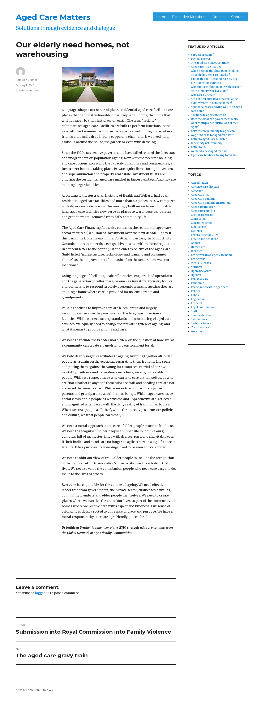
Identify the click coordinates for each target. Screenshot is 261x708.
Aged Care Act (200, 194)
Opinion (196, 275)
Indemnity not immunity (206, 143)
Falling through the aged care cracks (214, 79)
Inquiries (196, 251)
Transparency (200, 327)
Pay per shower (200, 58)
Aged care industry (27, 90)
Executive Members (189, 17)
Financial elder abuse (204, 239)
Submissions (199, 319)
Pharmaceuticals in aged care (209, 287)
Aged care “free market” (206, 66)
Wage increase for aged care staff (212, 135)
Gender (195, 243)
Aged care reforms (203, 210)
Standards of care (202, 315)
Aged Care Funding (203, 198)
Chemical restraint (202, 214)
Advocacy (197, 190)
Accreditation (199, 182)
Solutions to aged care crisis (208, 115)
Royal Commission (203, 307)
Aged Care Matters (53, 17)
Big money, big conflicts (206, 83)
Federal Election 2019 (204, 235)
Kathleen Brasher (26, 79)
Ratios (195, 295)
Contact (238, 17)
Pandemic (197, 283)
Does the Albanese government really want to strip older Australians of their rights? (215, 123)
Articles (218, 17)
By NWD (48, 690)
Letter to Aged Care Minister (209, 139)
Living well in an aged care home (212, 255)
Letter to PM (199, 147)
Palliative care (200, 279)
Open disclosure (201, 271)
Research (197, 303)
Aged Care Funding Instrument (211, 202)
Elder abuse (198, 227)
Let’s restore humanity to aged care (213, 131)
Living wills (198, 259)
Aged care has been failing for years (214, 155)
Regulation (198, 299)
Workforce (197, 331)
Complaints (198, 219)
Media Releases (201, 263)
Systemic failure (201, 323)
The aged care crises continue (210, 62)
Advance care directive (205, 186)
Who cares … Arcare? (204, 95)
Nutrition (196, 267)
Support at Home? (202, 54)
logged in (42, 593)
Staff (194, 311)
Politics (195, 291)
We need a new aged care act (209, 151)
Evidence (197, 231)
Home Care (198, 247)
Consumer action (201, 223)
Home (161, 17)
